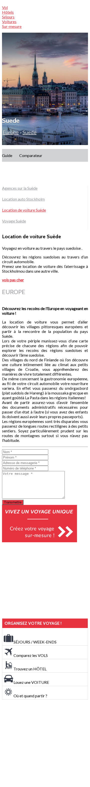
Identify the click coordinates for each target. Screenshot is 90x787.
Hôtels (8, 12)
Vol (5, 7)
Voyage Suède (14, 221)
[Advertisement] (39, 580)
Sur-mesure (12, 26)
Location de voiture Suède (24, 210)
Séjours (8, 16)
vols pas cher (13, 279)
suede (29, 132)
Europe (10, 132)
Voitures (9, 21)
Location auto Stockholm (23, 199)
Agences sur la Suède (20, 188)
